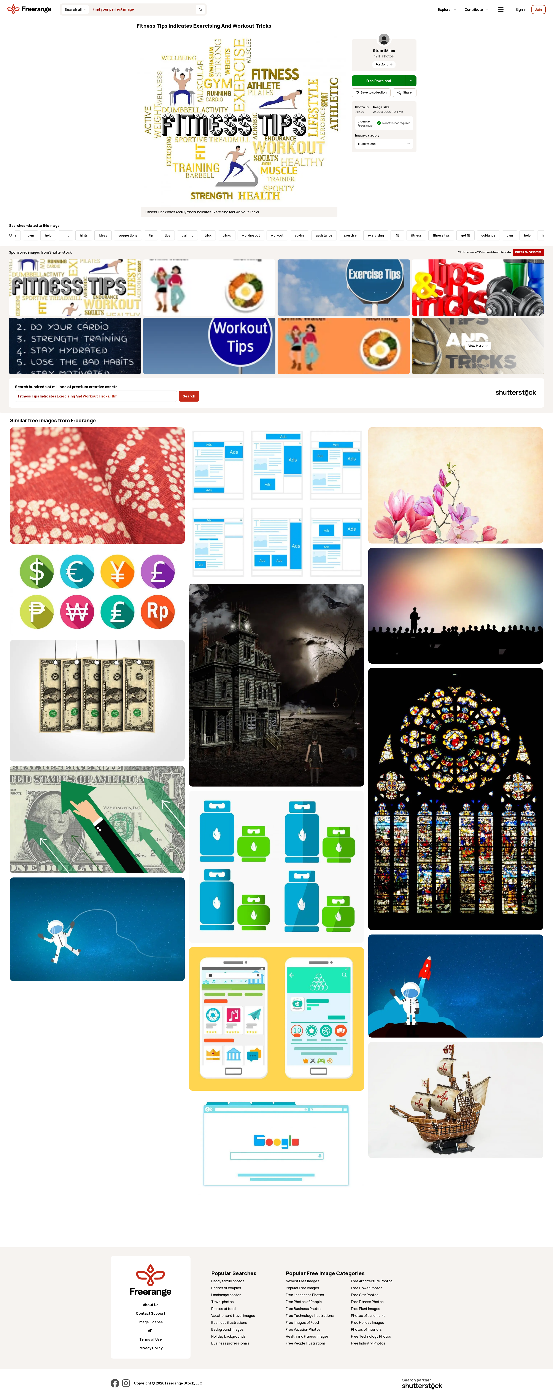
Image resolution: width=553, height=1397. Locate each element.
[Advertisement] (455, 1193)
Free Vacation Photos (303, 1329)
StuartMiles (384, 50)
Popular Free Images (302, 1288)
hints (484, 235)
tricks (147, 235)
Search (189, 396)
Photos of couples (226, 1288)
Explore (444, 9)
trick (128, 235)
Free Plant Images (365, 1308)
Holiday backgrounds (228, 1336)
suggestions (48, 235)
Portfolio (381, 64)
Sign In (521, 9)
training (108, 235)
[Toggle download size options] (411, 80)
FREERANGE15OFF (528, 252)
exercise (270, 235)
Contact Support (150, 1313)
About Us (150, 1304)
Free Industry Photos (368, 1343)
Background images (227, 1329)
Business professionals (230, 1343)
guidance (409, 235)
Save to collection (374, 92)
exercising (297, 235)
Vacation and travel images (233, 1315)
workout (198, 235)
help (448, 235)
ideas (24, 235)
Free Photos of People (304, 1301)
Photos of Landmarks (368, 1315)
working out (172, 235)
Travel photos (222, 1301)
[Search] (200, 9)
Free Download (378, 80)
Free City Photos (364, 1294)
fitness (337, 235)
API (150, 1330)
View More (475, 345)
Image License (150, 1322)
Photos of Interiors (366, 1329)
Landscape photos (226, 1294)
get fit (386, 235)
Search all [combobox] (73, 9)
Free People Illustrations (306, 1343)
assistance (245, 235)
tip (72, 235)
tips (88, 235)
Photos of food (223, 1308)
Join (538, 9)
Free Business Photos (303, 1308)
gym (430, 235)
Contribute (473, 9)
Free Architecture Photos (372, 1281)
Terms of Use (150, 1339)
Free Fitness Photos (367, 1301)
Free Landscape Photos (305, 1294)
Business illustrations (229, 1322)
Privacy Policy (150, 1348)
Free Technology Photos (371, 1336)
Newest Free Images (302, 1281)
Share (407, 92)
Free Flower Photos (366, 1288)
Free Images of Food (302, 1322)
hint (465, 235)
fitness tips (362, 235)
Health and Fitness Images (307, 1336)
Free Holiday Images (367, 1322)
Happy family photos (227, 1281)
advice (220, 235)
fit (318, 235)
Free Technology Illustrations (310, 1315)
